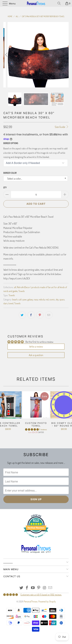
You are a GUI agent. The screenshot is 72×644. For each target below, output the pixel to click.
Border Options (10, 143)
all (15, 287)
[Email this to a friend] (49, 315)
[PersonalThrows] (36, 3)
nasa (36, 299)
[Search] (60, 3)
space (61, 299)
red (47, 299)
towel (10, 303)
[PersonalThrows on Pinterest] (38, 588)
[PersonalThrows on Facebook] (27, 588)
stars (5, 303)
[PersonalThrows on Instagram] (44, 588)
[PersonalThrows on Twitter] (21, 588)
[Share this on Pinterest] (40, 315)
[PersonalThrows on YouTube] (32, 588)
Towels (21, 290)
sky (57, 299)
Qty (5, 187)
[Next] (65, 54)
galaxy (30, 299)
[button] (32, 429)
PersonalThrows (31, 601)
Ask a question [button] (36, 355)
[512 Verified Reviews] (36, 539)
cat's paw (22, 299)
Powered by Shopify (47, 601)
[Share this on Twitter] (22, 315)
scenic (52, 299)
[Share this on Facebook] (31, 315)
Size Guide (60, 127)
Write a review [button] (36, 346)
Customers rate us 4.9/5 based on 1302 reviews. (41, 594)
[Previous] (6, 54)
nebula (42, 299)
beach (15, 299)
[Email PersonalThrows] (50, 588)
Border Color (10, 172)
